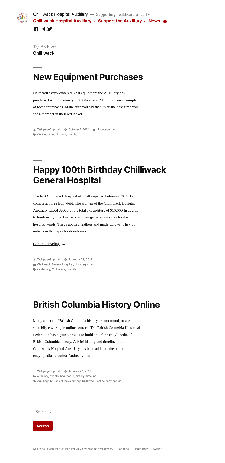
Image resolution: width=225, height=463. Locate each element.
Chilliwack (44, 134)
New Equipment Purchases (88, 77)
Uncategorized (106, 129)
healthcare (67, 376)
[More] (165, 21)
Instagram (141, 448)
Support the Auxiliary (120, 20)
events (54, 376)
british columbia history (65, 381)
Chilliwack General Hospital (55, 264)
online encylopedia (109, 381)
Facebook (124, 448)
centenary (43, 269)
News (154, 20)
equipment (59, 134)
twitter (157, 448)
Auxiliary (43, 381)
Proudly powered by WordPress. (92, 448)
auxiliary (42, 376)
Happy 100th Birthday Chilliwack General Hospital (99, 174)
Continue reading (49, 243)
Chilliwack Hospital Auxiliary (60, 14)
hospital (73, 134)
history (80, 376)
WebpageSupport (48, 129)
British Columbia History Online (96, 304)
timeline (91, 376)
